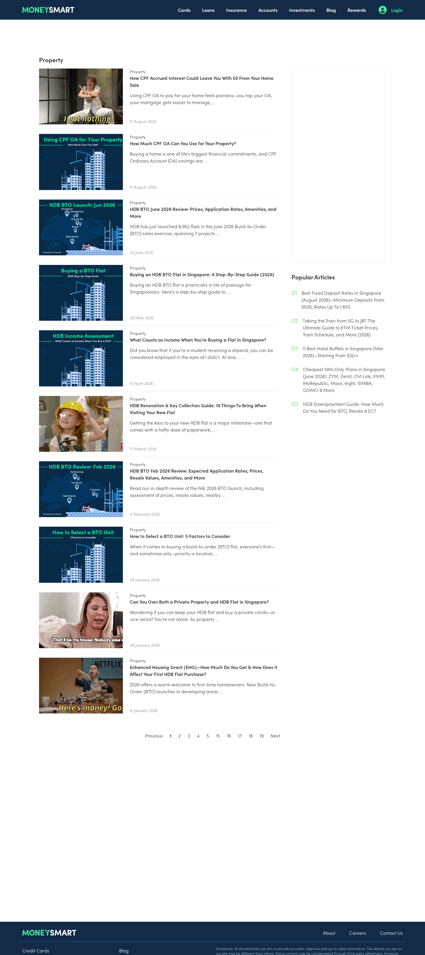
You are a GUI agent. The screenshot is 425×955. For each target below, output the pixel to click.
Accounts (268, 10)
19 (262, 735)
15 (218, 735)
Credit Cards (35, 950)
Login (397, 10)
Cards (184, 10)
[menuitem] (184, 10)
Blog (331, 10)
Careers (357, 933)
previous (154, 735)
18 (251, 735)
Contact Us (391, 933)
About (329, 933)
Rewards (357, 10)
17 (240, 735)
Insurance (236, 10)
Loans (208, 10)
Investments (302, 10)
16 (229, 735)
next (275, 735)
